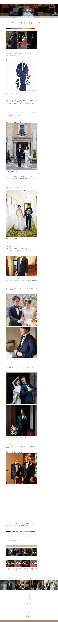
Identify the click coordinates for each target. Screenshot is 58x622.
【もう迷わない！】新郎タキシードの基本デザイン (29, 540)
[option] (7, 585)
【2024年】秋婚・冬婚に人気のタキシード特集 (14, 540)
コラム (30, 24)
